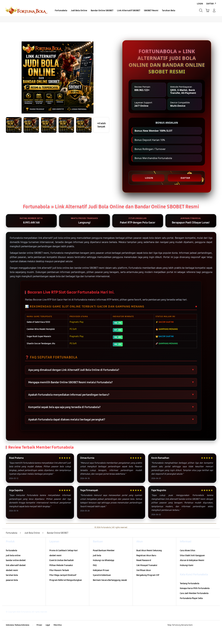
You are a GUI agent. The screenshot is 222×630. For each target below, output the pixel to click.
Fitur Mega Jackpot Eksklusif (62, 575)
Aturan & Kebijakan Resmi (192, 560)
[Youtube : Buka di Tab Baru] (214, 625)
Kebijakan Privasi (101, 570)
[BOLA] (26, 10)
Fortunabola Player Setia (191, 598)
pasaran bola (12, 580)
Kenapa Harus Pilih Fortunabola (194, 588)
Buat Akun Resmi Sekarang (149, 550)
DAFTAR (185, 177)
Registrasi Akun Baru (146, 555)
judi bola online (13, 555)
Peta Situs (58, 625)
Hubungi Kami (186, 565)
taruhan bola (12, 575)
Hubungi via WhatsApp (103, 560)
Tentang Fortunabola (189, 583)
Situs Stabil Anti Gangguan (192, 555)
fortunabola (11, 550)
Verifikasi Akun (143, 570)
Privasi (39, 625)
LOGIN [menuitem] (200, 3)
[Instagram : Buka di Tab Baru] (208, 625)
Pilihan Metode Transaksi (61, 565)
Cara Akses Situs (187, 550)
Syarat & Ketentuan (102, 575)
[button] (207, 10)
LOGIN (149, 177)
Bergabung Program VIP (147, 575)
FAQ (95, 565)
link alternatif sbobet (16, 565)
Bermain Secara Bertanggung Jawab (110, 580)
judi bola (97, 555)
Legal (48, 625)
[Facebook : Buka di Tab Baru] (196, 625)
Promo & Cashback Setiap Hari (63, 550)
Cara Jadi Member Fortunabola (194, 593)
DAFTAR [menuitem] (210, 3)
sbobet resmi (12, 570)
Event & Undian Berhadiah (61, 560)
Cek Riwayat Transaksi (146, 565)
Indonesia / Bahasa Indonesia (17, 625)
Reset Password (143, 560)
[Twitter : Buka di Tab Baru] (202, 625)
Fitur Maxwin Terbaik (59, 570)
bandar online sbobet (16, 560)
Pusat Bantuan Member (104, 550)
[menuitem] (61, 10)
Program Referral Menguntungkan (65, 580)
